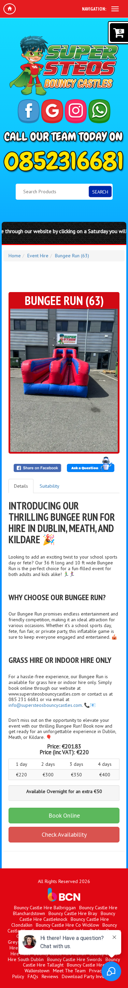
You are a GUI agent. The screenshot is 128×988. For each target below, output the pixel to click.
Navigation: (94, 9)
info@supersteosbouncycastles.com (45, 705)
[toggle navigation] (115, 9)
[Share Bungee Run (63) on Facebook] (37, 468)
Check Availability (64, 834)
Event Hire (37, 256)
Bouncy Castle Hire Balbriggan (45, 908)
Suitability (49, 486)
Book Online (64, 815)
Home (15, 256)
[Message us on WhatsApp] (99, 111)
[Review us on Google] (52, 111)
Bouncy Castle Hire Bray (72, 913)
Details (21, 486)
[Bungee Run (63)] (64, 380)
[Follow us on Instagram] (76, 111)
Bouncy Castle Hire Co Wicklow (67, 925)
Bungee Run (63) (72, 256)
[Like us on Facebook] (28, 111)
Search (100, 191)
